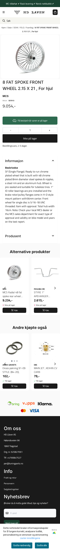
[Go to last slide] (5, 288)
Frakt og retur (10, 477)
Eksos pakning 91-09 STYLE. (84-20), (14, 370)
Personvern (9, 483)
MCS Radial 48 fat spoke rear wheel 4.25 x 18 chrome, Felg (12, 294)
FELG (22, 27)
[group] (14, 288)
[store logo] (29, 12)
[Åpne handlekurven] (55, 12)
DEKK (16, 27)
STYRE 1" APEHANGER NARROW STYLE (43, 294)
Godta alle (42, 545)
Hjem (3, 27)
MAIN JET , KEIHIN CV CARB (45, 370)
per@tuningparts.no (13, 463)
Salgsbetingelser (11, 489)
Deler (10, 27)
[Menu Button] (3, 12)
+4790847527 (14, 457)
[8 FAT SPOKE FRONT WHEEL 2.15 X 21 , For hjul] (30, 57)
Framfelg (30, 27)
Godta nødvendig (21, 545)
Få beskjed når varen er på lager (33, 120)
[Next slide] (54, 288)
